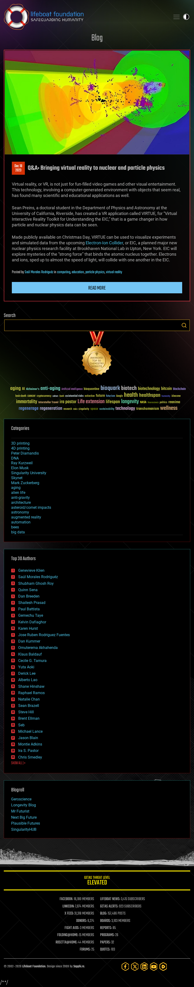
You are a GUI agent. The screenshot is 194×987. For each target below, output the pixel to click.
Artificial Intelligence (72, 389)
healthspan (149, 395)
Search (184, 325)
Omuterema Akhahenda (38, 647)
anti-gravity (20, 497)
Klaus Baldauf (30, 654)
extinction (90, 396)
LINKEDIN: (68, 906)
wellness (168, 408)
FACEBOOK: (66, 899)
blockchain (179, 389)
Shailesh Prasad (31, 602)
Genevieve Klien (31, 570)
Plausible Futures (25, 823)
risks (75, 409)
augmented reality (26, 517)
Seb (21, 725)
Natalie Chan (29, 699)
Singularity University (28, 473)
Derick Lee (26, 673)
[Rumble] (163, 966)
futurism (110, 396)
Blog (97, 38)
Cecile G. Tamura (32, 660)
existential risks (74, 396)
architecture (21, 502)
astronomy (20, 512)
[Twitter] (135, 966)
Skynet (16, 478)
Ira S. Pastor (28, 750)
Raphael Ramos (31, 693)
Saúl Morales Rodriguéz (39, 272)
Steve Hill (26, 712)
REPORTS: (106, 928)
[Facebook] (125, 966)
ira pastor (68, 402)
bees (15, 527)
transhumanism (147, 408)
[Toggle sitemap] (176, 17)
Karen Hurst (28, 628)
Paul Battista (29, 609)
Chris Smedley (30, 757)
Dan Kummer (29, 641)
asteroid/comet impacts (31, 507)
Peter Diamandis (25, 453)
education (78, 272)
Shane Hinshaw (31, 686)
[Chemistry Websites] (97, 354)
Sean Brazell (28, 705)
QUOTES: (105, 950)
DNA (15, 458)
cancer (31, 396)
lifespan (113, 402)
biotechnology (149, 388)
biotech (129, 388)
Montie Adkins (30, 744)
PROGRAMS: (107, 935)
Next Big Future (24, 817)
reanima (174, 402)
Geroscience (21, 799)
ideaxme (176, 396)
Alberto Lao (27, 680)
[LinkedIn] (144, 966)
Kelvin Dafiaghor (32, 622)
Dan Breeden (29, 596)
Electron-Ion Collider (104, 242)
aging (15, 389)
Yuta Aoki (26, 667)
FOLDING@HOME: (67, 935)
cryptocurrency (44, 396)
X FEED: (69, 914)
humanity (166, 396)
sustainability (106, 409)
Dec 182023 (18, 168)
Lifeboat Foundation (33, 966)
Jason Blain (28, 738)
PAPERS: (105, 942)
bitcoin (166, 388)
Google (119, 396)
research (67, 409)
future (100, 395)
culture (55, 396)
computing (63, 272)
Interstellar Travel (48, 402)
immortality (26, 402)
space (94, 409)
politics (163, 402)
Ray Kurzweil (22, 463)
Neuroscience (153, 403)
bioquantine (91, 389)
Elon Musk (20, 468)
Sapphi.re (78, 966)
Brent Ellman (29, 718)
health (131, 395)
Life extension (91, 402)
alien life (18, 492)
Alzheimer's (32, 389)
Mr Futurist (20, 811)
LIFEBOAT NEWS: (110, 899)
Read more (97, 288)
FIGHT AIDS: (72, 928)
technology (125, 408)
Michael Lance (30, 731)
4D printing (20, 448)
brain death (20, 396)
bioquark (110, 388)
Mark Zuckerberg (25, 483)
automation (21, 522)
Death (61, 396)
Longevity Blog (23, 805)
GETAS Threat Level (97, 881)
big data (18, 532)
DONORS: (81, 921)
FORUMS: (85, 950)
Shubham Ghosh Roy (36, 583)
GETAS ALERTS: (109, 906)
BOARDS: (105, 921)
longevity (130, 402)
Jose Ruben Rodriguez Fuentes (44, 635)
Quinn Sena (28, 590)
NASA (143, 402)
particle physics (95, 272)
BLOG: (103, 914)
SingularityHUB (23, 829)
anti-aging (50, 389)
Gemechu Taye (30, 615)
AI (23, 389)
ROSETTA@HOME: (66, 942)
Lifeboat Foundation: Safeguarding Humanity (85, 17)
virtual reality (114, 272)
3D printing (20, 443)
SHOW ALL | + (18, 763)
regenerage (29, 408)
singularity (84, 409)
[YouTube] (154, 966)
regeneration (51, 408)
